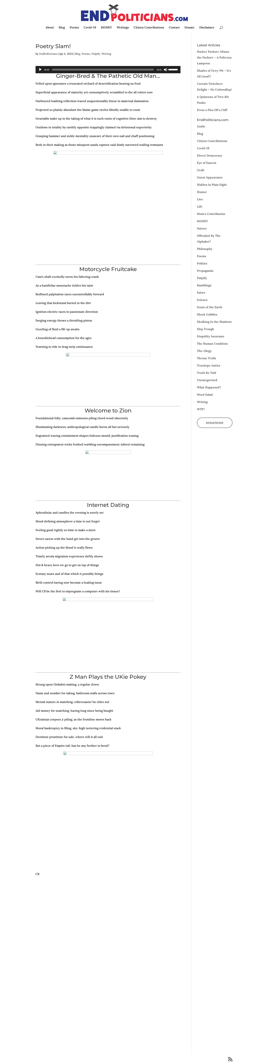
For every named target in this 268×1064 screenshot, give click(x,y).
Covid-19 (90, 27)
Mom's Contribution (211, 214)
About (50, 27)
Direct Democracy (209, 155)
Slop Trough (205, 329)
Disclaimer (206, 27)
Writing (106, 53)
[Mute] (165, 69)
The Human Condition (212, 343)
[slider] (173, 69)
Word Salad (205, 394)
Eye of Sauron (206, 163)
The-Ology (204, 351)
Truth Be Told (206, 373)
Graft (200, 170)
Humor (202, 192)
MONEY (106, 27)
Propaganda (205, 270)
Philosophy (204, 249)
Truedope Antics (208, 365)
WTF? (201, 409)
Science (202, 300)
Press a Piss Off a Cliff (212, 110)
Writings (123, 27)
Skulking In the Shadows (214, 322)
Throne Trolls (206, 358)
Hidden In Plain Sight (212, 184)
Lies (200, 199)
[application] (108, 69)
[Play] (40, 69)
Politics (202, 263)
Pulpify (95, 53)
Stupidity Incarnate (210, 336)
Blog (62, 27)
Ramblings (204, 285)
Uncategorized (207, 380)
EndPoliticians (48, 53)
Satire (201, 292)
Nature (202, 228)
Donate (190, 27)
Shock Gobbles (207, 314)
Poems (74, 27)
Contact (174, 27)
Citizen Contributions (149, 27)
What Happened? (209, 387)
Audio (201, 126)
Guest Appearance (210, 177)
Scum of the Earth (209, 307)
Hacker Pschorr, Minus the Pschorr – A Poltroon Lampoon (214, 57)
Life (199, 206)
